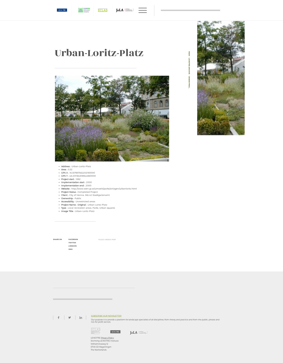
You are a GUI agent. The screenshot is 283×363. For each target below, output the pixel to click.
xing (70, 249)
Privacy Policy (107, 338)
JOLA (125, 10)
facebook (73, 239)
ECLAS (103, 10)
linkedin (72, 246)
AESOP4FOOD (84, 10)
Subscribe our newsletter (106, 316)
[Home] (190, 10)
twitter (72, 243)
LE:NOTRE (62, 10)
